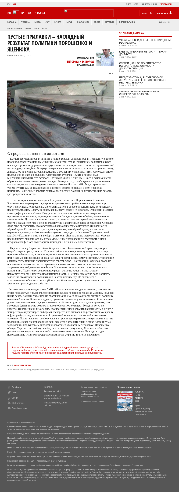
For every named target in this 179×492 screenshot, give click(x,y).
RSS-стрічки (18, 403)
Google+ (16, 398)
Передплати (140, 414)
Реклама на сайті (52, 391)
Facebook (16, 387)
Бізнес (57, 22)
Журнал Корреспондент (129, 387)
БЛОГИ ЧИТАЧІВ (127, 22)
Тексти (28, 28)
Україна (25, 22)
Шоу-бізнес (83, 22)
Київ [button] (9, 13)
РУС (8, 4)
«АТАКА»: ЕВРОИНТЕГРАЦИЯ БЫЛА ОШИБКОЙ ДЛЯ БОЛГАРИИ (139, 93)
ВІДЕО (128, 4)
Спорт (97, 22)
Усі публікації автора (130, 33)
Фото (36, 28)
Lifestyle (109, 22)
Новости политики (22, 365)
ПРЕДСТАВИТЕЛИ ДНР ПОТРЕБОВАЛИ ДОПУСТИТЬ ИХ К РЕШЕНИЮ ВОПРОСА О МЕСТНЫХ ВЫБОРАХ (142, 80)
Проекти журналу (142, 408)
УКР (14, 4)
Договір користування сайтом (94, 387)
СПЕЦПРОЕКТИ (166, 4)
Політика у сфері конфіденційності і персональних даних (90, 394)
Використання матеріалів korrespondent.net (56, 397)
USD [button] (29, 13)
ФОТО (136, 4)
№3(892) (139, 392)
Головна (11, 22)
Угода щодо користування (92, 401)
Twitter (15, 392)
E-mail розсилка (19, 408)
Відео (44, 28)
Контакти (48, 387)
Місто (37, 22)
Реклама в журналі (143, 411)
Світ (47, 22)
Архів (137, 405)
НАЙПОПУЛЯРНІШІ (149, 4)
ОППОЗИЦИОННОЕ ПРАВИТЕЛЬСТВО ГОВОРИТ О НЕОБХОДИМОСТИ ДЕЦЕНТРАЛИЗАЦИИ (140, 66)
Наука (69, 22)
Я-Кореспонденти (14, 28)
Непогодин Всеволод (80, 62)
